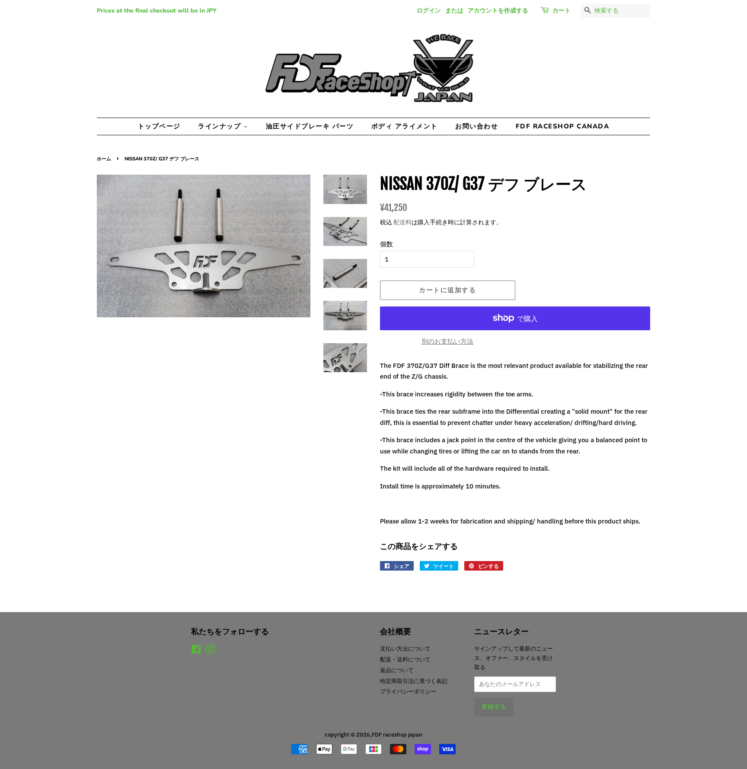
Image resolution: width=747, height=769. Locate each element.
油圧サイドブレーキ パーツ (310, 126)
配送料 (402, 222)
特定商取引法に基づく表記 (413, 681)
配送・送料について (405, 659)
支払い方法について (405, 648)
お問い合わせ (476, 126)
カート (561, 10)
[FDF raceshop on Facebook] (196, 651)
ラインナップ (220, 126)
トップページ (159, 126)
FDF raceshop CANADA (563, 126)
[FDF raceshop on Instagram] (210, 651)
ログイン (429, 10)
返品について (397, 670)
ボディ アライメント (404, 126)
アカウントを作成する (498, 10)
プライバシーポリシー (408, 691)
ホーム (104, 159)
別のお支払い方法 (447, 341)
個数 (386, 244)
